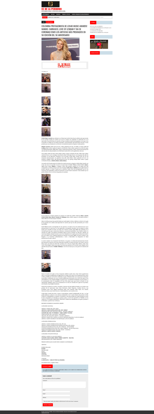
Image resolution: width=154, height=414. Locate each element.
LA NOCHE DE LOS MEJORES (96, 31)
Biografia (58, 14)
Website (44, 397)
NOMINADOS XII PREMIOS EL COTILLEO (99, 32)
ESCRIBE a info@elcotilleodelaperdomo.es (80, 14)
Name (44, 390)
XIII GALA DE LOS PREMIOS (96, 26)
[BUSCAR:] (106, 17)
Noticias (53, 14)
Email (44, 393)
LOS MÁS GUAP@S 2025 (95, 29)
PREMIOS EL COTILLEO (66, 14)
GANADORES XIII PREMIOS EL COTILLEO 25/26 (100, 27)
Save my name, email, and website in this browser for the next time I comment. (61, 401)
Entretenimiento (45, 14)
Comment (45, 380)
